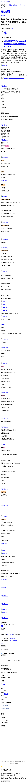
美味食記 (12, 638)
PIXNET (7, 761)
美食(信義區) (13, 640)
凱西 (2, 626)
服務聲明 (16, 763)
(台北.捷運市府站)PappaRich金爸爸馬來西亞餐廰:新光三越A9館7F (15, 43)
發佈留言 (3, 655)
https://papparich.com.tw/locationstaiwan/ (14, 78)
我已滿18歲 (3, 781)
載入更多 (3, 646)
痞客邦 (9, 634)
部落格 (5, 33)
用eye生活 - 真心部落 (4, 705)
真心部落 (5, 11)
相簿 (5, 31)
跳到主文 (3, 15)
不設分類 (12, 28)
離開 (9, 781)
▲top (2, 643)
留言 (12, 634)
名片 (5, 34)
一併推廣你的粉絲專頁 (5, 708)
